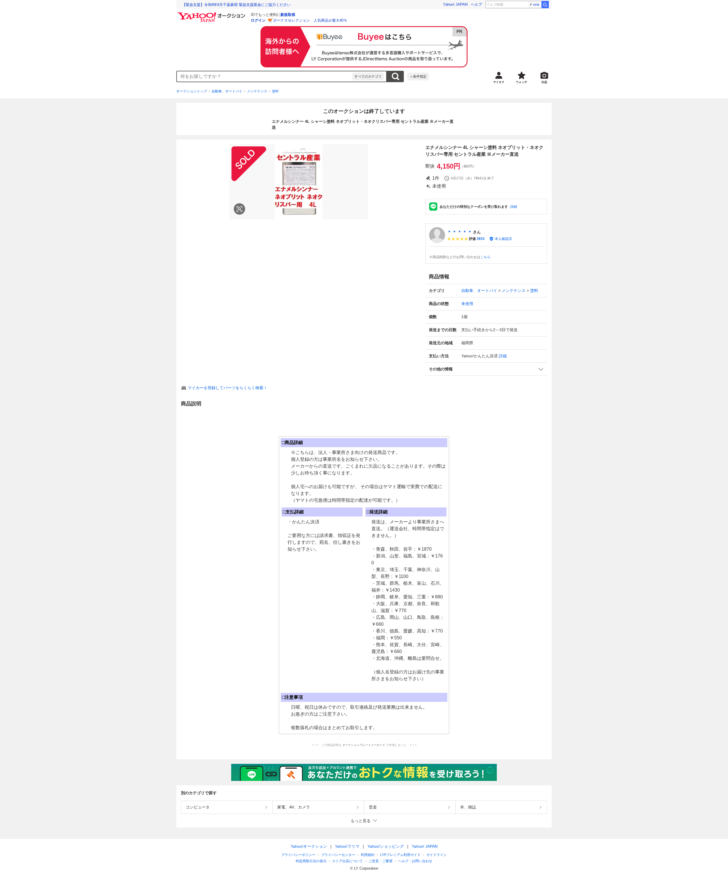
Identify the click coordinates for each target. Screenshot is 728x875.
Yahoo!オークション (309, 846)
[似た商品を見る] (239, 209)
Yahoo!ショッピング (385, 846)
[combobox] (264, 76)
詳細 (513, 207)
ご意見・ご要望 (380, 861)
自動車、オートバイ (227, 91)
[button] (486, 369)
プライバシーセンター (338, 855)
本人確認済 (503, 239)
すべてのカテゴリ (368, 76)
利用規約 (368, 855)
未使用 (467, 303)
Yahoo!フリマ (347, 846)
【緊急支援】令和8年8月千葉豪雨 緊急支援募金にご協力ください (236, 5)
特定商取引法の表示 (311, 861)
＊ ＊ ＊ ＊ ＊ (459, 232)
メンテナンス (257, 91)
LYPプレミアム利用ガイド (400, 855)
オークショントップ (191, 91)
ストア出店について (347, 861)
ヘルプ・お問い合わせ (415, 861)
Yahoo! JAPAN (455, 4)
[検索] (545, 4)
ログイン (258, 20)
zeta (536, 5)
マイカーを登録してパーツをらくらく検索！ (227, 387)
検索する (395, 76)
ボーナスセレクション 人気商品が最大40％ (310, 20)
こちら (485, 257)
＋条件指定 (418, 76)
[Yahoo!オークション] (212, 14)
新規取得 (287, 15)
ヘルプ (476, 4)
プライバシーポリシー (298, 855)
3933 (481, 239)
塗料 (275, 91)
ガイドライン (436, 855)
